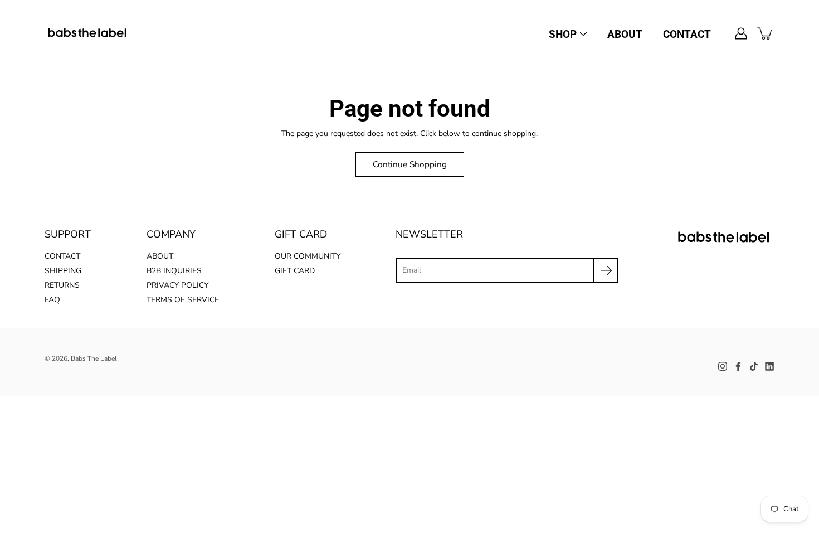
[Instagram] (723, 366)
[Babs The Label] (88, 33)
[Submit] (605, 270)
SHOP (563, 34)
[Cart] (765, 33)
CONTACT (687, 34)
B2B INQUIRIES (174, 270)
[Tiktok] (754, 366)
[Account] (741, 33)
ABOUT (624, 34)
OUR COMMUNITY (307, 256)
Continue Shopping (410, 164)
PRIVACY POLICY (177, 285)
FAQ (52, 299)
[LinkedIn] (769, 366)
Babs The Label (94, 358)
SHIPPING (63, 270)
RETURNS (62, 285)
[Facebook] (738, 366)
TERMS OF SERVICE (183, 299)
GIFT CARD (295, 270)
